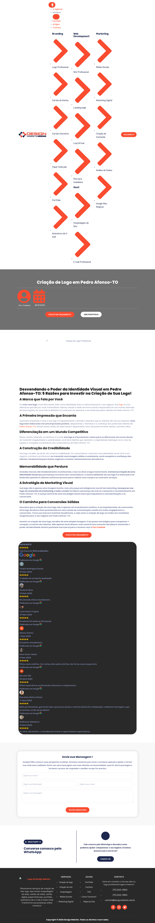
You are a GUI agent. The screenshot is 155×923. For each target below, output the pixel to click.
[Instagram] (119, 907)
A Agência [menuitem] (57, 9)
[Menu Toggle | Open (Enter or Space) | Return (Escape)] (52, 5)
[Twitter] (124, 907)
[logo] (32, 134)
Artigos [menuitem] (56, 24)
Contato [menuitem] (57, 27)
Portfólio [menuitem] (57, 21)
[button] (56, 17)
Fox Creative (98, 527)
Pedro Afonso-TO (28, 426)
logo (121, 404)
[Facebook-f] (113, 907)
